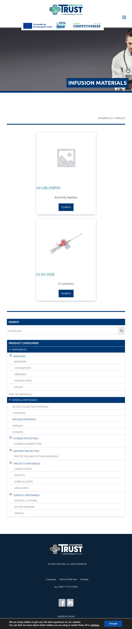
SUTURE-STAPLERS (24, 507)
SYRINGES (18, 432)
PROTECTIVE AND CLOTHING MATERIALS (36, 456)
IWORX (72, 616)
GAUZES (18, 387)
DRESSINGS (20, 374)
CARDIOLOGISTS (23, 469)
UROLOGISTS (21, 488)
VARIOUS (19, 513)
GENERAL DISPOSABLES (24, 400)
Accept (113, 623)
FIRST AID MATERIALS (20, 394)
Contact (84, 579)
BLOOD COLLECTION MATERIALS (30, 406)
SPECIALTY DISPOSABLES (26, 463)
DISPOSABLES (19, 349)
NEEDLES (18, 425)
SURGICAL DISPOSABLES (26, 495)
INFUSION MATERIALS (24, 419)
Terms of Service (68, 579)
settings (95, 625)
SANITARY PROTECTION (26, 451)
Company (51, 579)
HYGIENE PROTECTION (25, 438)
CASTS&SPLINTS (22, 368)
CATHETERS (19, 413)
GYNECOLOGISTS (23, 481)
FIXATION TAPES (23, 380)
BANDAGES (19, 356)
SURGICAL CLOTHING (25, 500)
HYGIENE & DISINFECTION (28, 443)
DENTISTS (19, 475)
